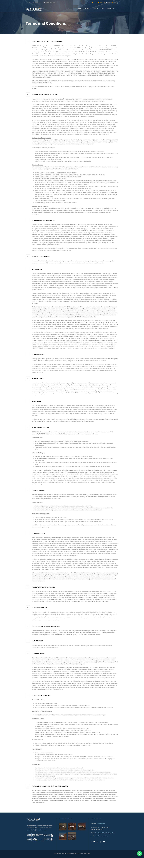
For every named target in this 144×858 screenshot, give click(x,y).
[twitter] (98, 3)
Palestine (81, 826)
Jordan (72, 826)
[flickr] (92, 3)
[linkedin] (95, 3)
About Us (87, 8)
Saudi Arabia (62, 836)
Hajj (103, 8)
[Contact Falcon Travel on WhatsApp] (139, 853)
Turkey (72, 836)
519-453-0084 (109, 833)
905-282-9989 (99, 833)
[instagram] (101, 3)
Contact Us (110, 8)
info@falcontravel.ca (49, 3)
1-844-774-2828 (33, 3)
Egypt (62, 826)
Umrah (96, 8)
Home (80, 8)
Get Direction (101, 823)
